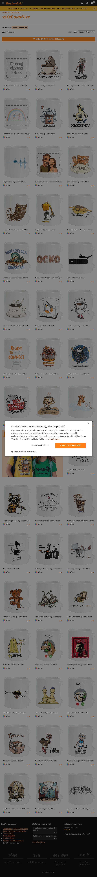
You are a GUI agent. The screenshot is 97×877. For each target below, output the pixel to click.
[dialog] (48, 438)
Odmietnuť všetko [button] (40, 445)
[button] (23, 452)
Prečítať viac (54, 439)
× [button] (88, 423)
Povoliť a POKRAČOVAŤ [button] (70, 445)
